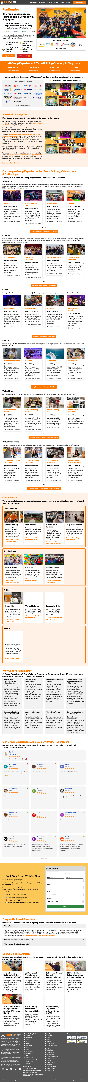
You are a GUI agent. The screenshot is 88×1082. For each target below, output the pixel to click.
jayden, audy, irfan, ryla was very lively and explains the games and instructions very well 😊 (16, 774)
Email (48, 884)
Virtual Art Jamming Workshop (12, 461)
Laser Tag (8, 203)
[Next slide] (83, 209)
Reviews (28, 1043)
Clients (27, 1049)
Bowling (28, 360)
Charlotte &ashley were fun (67, 820)
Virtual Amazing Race (31, 411)
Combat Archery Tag (31, 204)
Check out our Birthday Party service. (53, 581)
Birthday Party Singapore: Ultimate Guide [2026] (52, 1009)
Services (48, 1049)
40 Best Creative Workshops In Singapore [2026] (32, 975)
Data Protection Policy (32, 1059)
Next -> (65, 906)
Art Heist (50, 308)
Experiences (29, 1037)
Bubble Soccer (52, 203)
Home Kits (9, 606)
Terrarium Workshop (29, 258)
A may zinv (7, 820)
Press (27, 1047)
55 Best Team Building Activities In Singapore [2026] (12, 975)
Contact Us (27, 1067)
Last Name (69, 877)
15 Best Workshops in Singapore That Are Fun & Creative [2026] (11, 1009)
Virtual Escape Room (10, 411)
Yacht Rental (51, 360)
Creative (49, 1037)
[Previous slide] (4, 209)
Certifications (29, 1051)
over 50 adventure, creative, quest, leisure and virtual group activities (21, 135)
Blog (27, 1055)
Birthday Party (52, 567)
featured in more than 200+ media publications (39, 935)
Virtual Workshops (52, 1045)
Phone (49, 891)
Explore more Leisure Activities (44, 387)
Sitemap (28, 1063)
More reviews (44, 859)
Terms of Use (29, 1057)
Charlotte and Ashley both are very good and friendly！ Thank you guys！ (15, 845)
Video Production (12, 644)
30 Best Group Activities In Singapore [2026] (32, 1008)
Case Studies (29, 1045)
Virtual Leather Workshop (52, 461)
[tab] (42, 227)
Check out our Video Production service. (12, 659)
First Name (50, 877)
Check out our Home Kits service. (12, 620)
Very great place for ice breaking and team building (70, 797)
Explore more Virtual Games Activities (44, 438)
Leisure (49, 1041)
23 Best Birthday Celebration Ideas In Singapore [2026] (75, 975)
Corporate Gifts (53, 606)
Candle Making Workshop (73, 258)
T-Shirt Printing (32, 606)
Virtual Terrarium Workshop (32, 461)
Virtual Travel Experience (73, 411)
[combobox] (49, 894)
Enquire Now (8, 56)
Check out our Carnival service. (31, 579)
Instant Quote (80, 2)
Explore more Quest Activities (44, 336)
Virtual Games (50, 1043)
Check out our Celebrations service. (12, 581)
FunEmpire (12, 754)
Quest (48, 1039)
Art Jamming (9, 257)
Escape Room (9, 308)
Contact (28, 1041)
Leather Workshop (53, 257)
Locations (28, 1053)
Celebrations (11, 567)
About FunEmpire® (29, 1034)
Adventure (50, 1035)
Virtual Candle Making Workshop (75, 461)
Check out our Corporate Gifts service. (54, 618)
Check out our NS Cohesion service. (31, 538)
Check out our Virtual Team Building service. (53, 542)
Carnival (29, 567)
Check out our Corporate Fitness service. (74, 538)
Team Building (11, 524)
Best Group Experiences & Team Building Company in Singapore (69, 1080)
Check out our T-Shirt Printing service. (32, 616)
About (27, 1039)
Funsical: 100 (73, 360)
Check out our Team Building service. (12, 540)
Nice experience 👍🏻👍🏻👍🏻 (39, 771)
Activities (28, 1035)
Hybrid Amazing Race (52, 411)
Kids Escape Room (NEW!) (75, 309)
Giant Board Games (12, 360)
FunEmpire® (9, 1080)
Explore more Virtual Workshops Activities (44, 488)
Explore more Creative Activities (44, 285)
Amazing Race (31, 308)
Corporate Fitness (74, 524)
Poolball (71, 203)
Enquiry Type (50, 898)
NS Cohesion (31, 524)
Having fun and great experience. (69, 771)
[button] (44, 926)
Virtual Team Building (51, 525)
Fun (5, 796)
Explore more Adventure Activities (44, 231)
